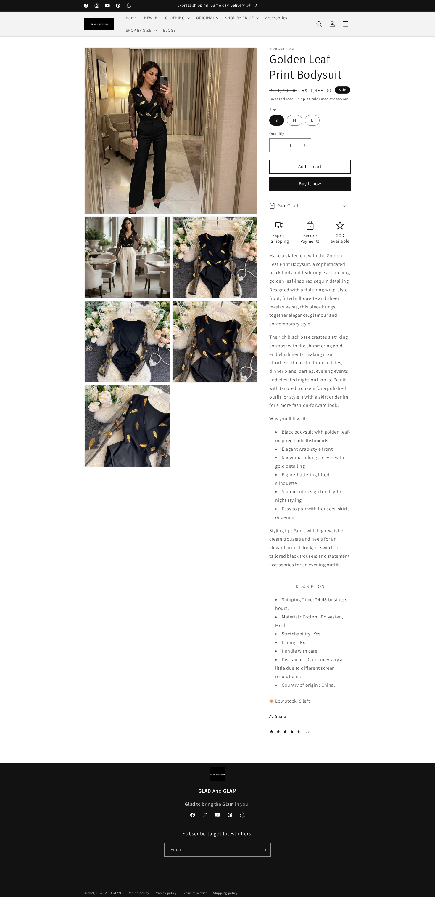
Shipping (303, 99)
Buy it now (310, 183)
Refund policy (138, 892)
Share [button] (280, 716)
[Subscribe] (263, 850)
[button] (177, 18)
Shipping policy (225, 892)
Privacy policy (166, 892)
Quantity (276, 133)
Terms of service (194, 892)
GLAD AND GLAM (108, 893)
